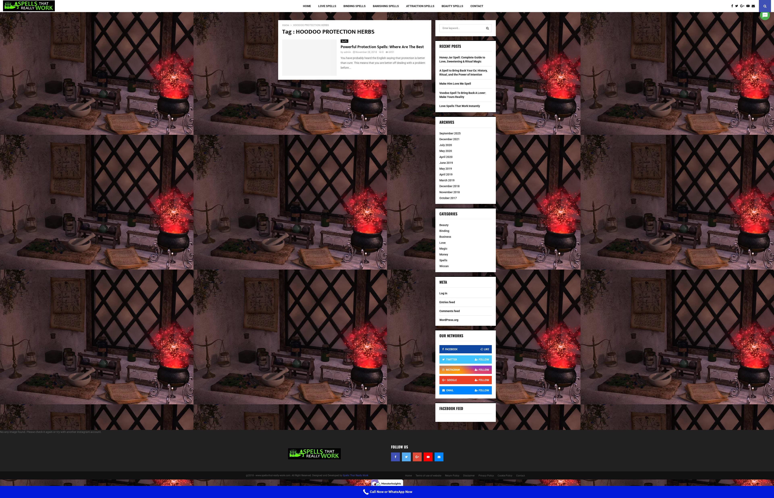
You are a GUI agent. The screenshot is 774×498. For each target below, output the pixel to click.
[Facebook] (733, 6)
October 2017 (448, 198)
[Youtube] (749, 6)
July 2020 (445, 145)
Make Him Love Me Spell (455, 83)
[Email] (754, 6)
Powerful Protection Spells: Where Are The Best (382, 47)
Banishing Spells (386, 6)
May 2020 (445, 151)
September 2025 (450, 133)
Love (442, 242)
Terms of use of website (428, 475)
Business (445, 236)
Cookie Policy (505, 475)
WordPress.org (448, 320)
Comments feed (449, 311)
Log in (443, 293)
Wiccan (444, 266)
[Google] (743, 6)
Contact (476, 6)
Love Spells (327, 6)
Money (443, 254)
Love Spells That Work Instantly (459, 106)
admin (347, 52)
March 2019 (447, 180)
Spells (344, 41)
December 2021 (449, 139)
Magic (443, 248)
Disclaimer (469, 475)
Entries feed (447, 302)
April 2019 (446, 174)
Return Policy (452, 475)
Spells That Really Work (355, 475)
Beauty (443, 225)
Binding (444, 230)
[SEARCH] (487, 28)
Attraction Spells (420, 6)
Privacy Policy (486, 475)
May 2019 (445, 168)
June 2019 (446, 162)
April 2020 (446, 157)
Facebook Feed (451, 408)
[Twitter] (737, 6)
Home (307, 6)
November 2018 (449, 192)
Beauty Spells (452, 6)
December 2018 (449, 186)
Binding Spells (354, 6)
